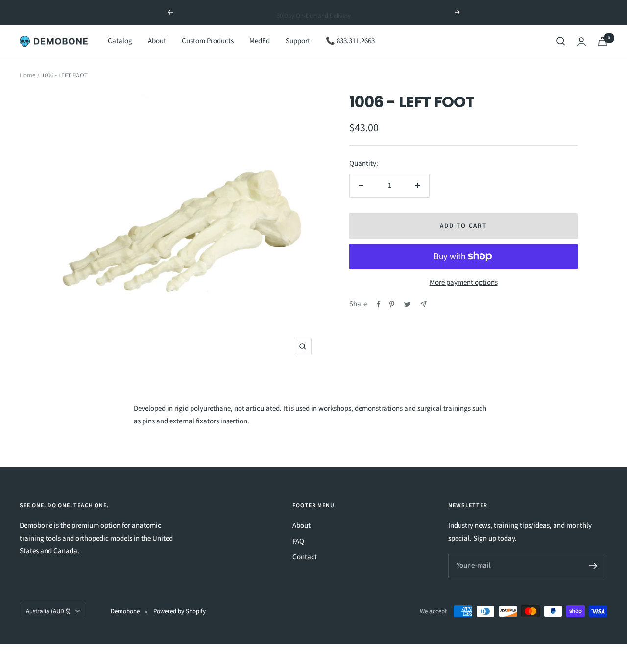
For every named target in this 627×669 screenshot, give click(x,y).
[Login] (581, 41)
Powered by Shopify (179, 611)
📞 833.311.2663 (350, 41)
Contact (304, 557)
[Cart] (602, 41)
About (157, 41)
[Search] (560, 41)
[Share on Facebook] (379, 304)
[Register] (593, 565)
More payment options (464, 282)
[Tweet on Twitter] (407, 304)
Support (298, 41)
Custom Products (208, 41)
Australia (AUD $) (48, 611)
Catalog (120, 41)
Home (27, 75)
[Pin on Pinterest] (391, 304)
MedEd (259, 41)
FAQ (298, 541)
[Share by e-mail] (423, 304)
